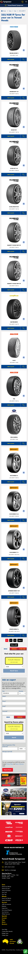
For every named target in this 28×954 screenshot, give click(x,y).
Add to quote (10, 59)
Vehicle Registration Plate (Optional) (8, 745)
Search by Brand (6, 890)
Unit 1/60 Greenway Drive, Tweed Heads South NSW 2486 (15, 863)
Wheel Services (6, 914)
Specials (4, 916)
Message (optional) (7, 751)
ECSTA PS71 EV (14, 168)
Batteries (4, 906)
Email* (4, 706)
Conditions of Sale (20, 950)
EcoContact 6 (14, 475)
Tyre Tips (4, 894)
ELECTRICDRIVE (14, 322)
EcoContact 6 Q (14, 514)
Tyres (3, 884)
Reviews (4, 924)
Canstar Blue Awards (7, 931)
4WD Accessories (6, 904)
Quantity (21, 691)
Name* (4, 696)
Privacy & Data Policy (10, 950)
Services (4, 902)
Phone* (4, 701)
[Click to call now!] (22, 2)
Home (4, 11)
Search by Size (6, 888)
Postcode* (5, 711)
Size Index (4, 929)
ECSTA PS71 (14, 130)
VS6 (14, 398)
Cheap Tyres (5, 935)
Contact (4, 918)
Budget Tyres (5, 933)
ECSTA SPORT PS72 (14, 206)
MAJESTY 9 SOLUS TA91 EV (14, 245)
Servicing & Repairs (7, 910)
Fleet (3, 920)
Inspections (4, 908)
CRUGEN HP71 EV (14, 91)
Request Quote (7, 769)
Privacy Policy (9, 764)
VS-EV (14, 360)
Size (3, 691)
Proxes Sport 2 (14, 53)
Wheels (4, 896)
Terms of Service (20, 764)
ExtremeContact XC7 (14, 591)
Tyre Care (4, 892)
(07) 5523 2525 (10, 867)
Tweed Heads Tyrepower (15, 5)
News (3, 922)
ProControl (14, 437)
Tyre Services (5, 912)
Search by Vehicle (6, 886)
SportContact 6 (14, 629)
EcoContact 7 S (14, 552)
